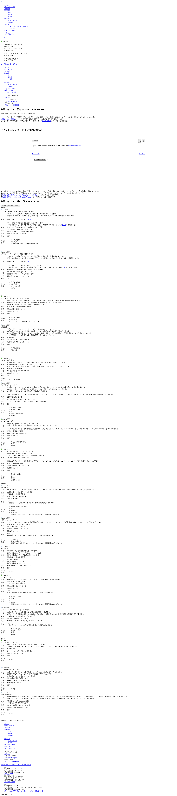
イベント (17, 205)
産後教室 (10, 205)
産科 (9, 12)
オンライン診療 (9, 30)
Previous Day (36, 154)
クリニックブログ (10, 92)
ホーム (6, 5)
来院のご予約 (46, 121)
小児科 (10, 16)
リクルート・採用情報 (11, 105)
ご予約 (3, 37)
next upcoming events (74, 145)
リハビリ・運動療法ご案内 (36, 791)
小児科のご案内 (9, 782)
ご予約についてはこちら (9, 64)
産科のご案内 (8, 774)
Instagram (14, 101)
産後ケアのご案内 (10, 791)
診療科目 (7, 11)
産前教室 (3, 205)
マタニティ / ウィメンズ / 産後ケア (19, 26)
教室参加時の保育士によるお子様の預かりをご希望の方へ (21, 195)
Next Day (142, 154)
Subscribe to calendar (40, 159)
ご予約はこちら (9, 34)
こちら (28, 219)
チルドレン (11, 28)
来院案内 (7, 9)
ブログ (6, 32)
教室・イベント (9, 90)
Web (8, 119)
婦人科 (10, 14)
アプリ (13, 119)
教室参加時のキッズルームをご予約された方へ (17, 197)
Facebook (7, 101)
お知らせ (7, 24)
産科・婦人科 (12, 20)
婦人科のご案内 (22, 791)
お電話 (3, 119)
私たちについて (9, 7)
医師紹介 (7, 18)
